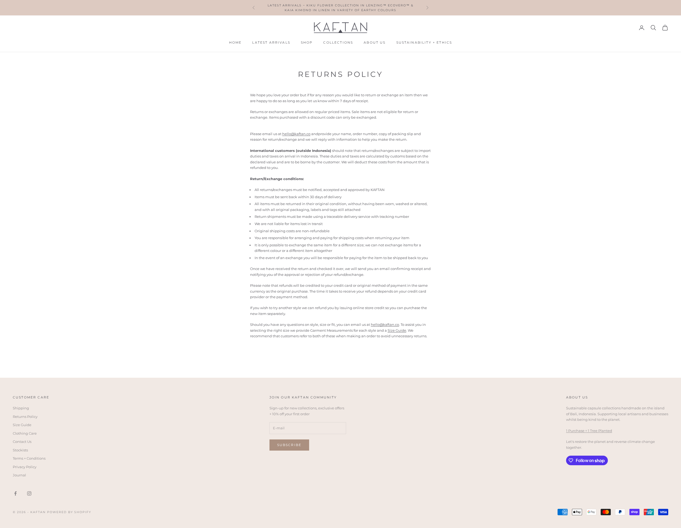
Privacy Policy (24, 467)
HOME (235, 42)
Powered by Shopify (69, 512)
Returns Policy (25, 416)
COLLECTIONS (338, 42)
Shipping (21, 408)
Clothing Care (25, 433)
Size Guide (397, 330)
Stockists (20, 450)
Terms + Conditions (29, 458)
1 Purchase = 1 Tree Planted (589, 431)
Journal (19, 475)
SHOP (307, 42)
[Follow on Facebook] (15, 493)
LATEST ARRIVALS (271, 42)
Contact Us (22, 441)
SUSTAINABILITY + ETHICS (424, 42)
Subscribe (289, 445)
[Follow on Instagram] (29, 493)
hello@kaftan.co (385, 324)
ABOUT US (374, 42)
